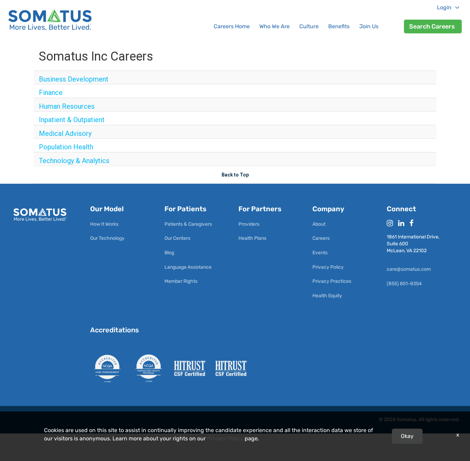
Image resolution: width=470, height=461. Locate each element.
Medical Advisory (65, 133)
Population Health (66, 147)
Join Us (368, 26)
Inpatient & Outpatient (72, 120)
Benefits (339, 26)
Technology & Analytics (74, 161)
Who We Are (274, 26)
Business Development (73, 79)
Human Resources (67, 106)
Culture (309, 26)
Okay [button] (407, 436)
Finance (51, 92)
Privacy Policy (225, 438)
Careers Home (232, 26)
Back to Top (235, 175)
